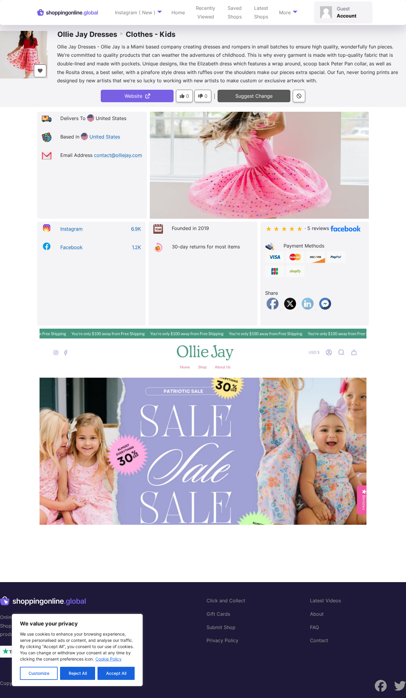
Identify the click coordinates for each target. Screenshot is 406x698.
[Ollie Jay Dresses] (24, 54)
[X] (291, 308)
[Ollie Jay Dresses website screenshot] (203, 427)
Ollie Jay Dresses (87, 34)
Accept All (116, 673)
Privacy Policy (222, 640)
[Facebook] (273, 308)
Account (346, 16)
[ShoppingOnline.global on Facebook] (400, 686)
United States (104, 137)
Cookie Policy (108, 658)
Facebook (71, 247)
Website (135, 96)
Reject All (78, 673)
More (285, 12)
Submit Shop (221, 627)
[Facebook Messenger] (325, 308)
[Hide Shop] (299, 96)
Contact (319, 640)
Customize (39, 673)
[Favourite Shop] (40, 70)
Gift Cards (218, 614)
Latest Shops (261, 12)
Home (178, 12)
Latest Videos (325, 601)
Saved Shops (235, 12)
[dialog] (77, 650)
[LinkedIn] (308, 308)
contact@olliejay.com (118, 155)
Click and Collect (226, 601)
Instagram (71, 229)
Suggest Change (254, 96)
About (317, 614)
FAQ (314, 627)
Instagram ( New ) (135, 12)
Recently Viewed (205, 12)
